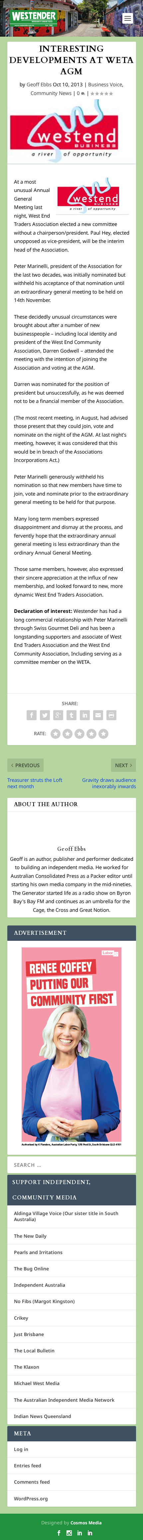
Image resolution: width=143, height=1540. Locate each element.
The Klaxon (26, 1367)
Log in (21, 1449)
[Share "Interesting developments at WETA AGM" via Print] (111, 715)
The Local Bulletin (34, 1350)
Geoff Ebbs (39, 84)
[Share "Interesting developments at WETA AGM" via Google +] (58, 715)
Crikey (21, 1318)
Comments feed (32, 1482)
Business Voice (105, 84)
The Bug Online (31, 1268)
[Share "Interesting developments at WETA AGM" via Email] (98, 715)
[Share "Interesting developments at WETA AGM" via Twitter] (45, 715)
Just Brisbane (29, 1334)
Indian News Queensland (42, 1416)
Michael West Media (37, 1383)
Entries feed (27, 1465)
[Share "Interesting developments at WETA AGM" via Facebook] (31, 715)
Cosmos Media (86, 1523)
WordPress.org (31, 1498)
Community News (51, 93)
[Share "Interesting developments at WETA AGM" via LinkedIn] (84, 715)
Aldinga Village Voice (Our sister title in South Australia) (66, 1216)
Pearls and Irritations (38, 1252)
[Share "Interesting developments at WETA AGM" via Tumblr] (71, 715)
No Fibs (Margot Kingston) (44, 1301)
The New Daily (30, 1236)
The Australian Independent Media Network (64, 1400)
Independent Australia (39, 1285)
